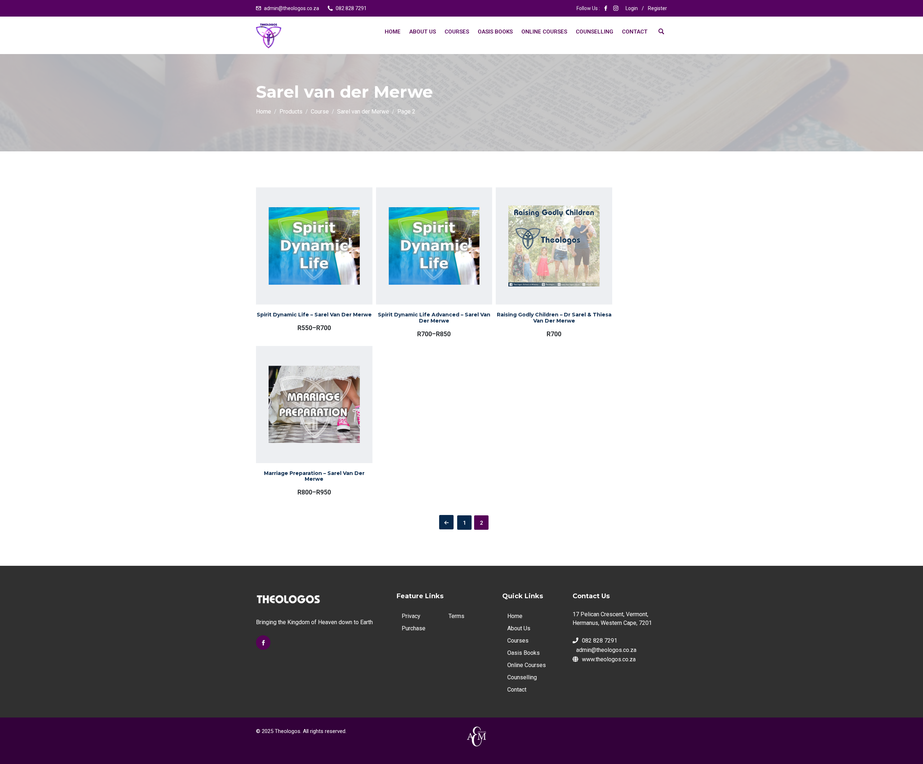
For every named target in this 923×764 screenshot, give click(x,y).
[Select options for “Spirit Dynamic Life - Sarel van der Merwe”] (304, 261)
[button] (543, 260)
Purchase (413, 628)
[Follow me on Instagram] (615, 8)
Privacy (411, 616)
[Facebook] (263, 642)
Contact (635, 31)
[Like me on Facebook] (605, 8)
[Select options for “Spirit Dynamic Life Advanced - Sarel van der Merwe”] (423, 263)
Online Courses (544, 31)
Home (393, 31)
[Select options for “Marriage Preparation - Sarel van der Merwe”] (304, 422)
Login (632, 8)
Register (657, 8)
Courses (457, 31)
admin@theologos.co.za (291, 8)
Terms (456, 616)
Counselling (594, 31)
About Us (422, 31)
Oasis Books (495, 31)
